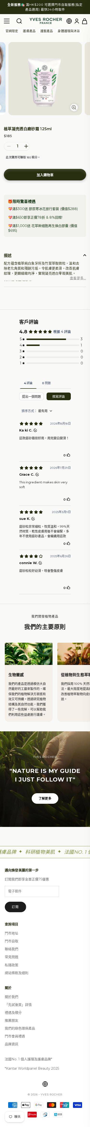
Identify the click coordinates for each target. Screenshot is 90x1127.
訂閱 (15, 907)
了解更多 (45, 798)
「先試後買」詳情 (18, 1005)
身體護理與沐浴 (69, 31)
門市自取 (11, 941)
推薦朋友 (11, 1020)
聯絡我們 (11, 949)
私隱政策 (11, 965)
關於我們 (11, 997)
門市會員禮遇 (15, 1036)
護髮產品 (46, 31)
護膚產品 (29, 31)
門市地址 (11, 933)
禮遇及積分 (13, 1012)
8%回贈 (55, 217)
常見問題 (11, 957)
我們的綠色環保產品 (20, 1028)
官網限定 (12, 31)
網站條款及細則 (16, 973)
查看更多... (78, 278)
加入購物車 (45, 175)
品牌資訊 (11, 1044)
